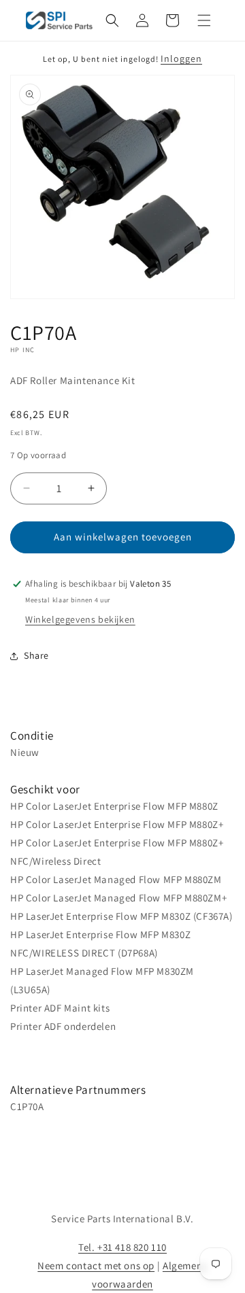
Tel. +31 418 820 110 (122, 1247)
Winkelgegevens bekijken (80, 619)
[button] (112, 20)
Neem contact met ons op (95, 1265)
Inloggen (181, 58)
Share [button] (36, 655)
